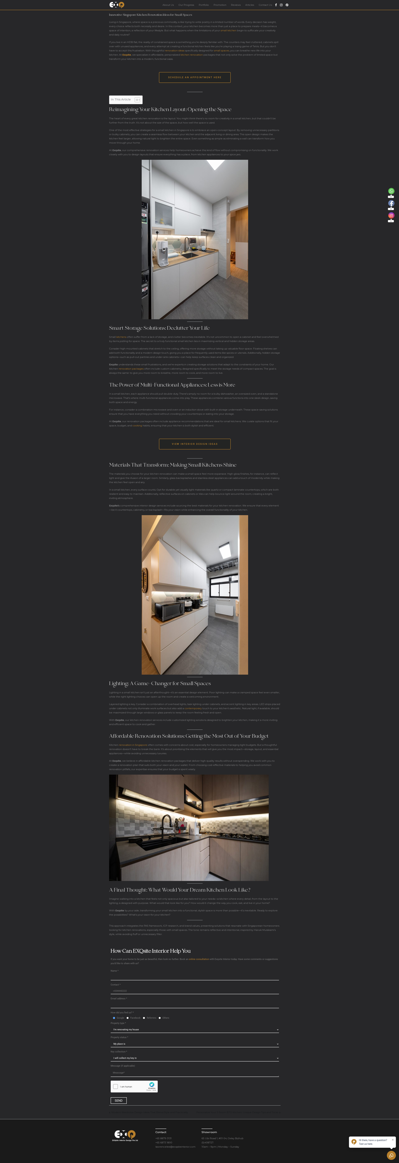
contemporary (193, 708)
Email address (119, 998)
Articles (249, 4)
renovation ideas (174, 50)
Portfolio (204, 4)
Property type (118, 1023)
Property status (119, 1037)
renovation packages (131, 368)
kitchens (121, 336)
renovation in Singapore (133, 744)
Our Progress (186, 4)
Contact (115, 984)
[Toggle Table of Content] (135, 99)
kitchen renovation (191, 54)
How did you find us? (122, 1012)
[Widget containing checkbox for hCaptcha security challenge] (134, 1086)
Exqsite (126, 54)
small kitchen (228, 30)
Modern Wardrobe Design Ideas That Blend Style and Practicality (149, 1112)
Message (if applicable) (123, 1065)
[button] (195, 77)
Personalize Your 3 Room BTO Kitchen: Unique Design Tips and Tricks (237, 1112)
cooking (137, 425)
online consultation (199, 959)
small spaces (221, 50)
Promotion (220, 4)
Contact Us (265, 4)
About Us (168, 4)
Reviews (236, 4)
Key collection (119, 1051)
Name (114, 970)
